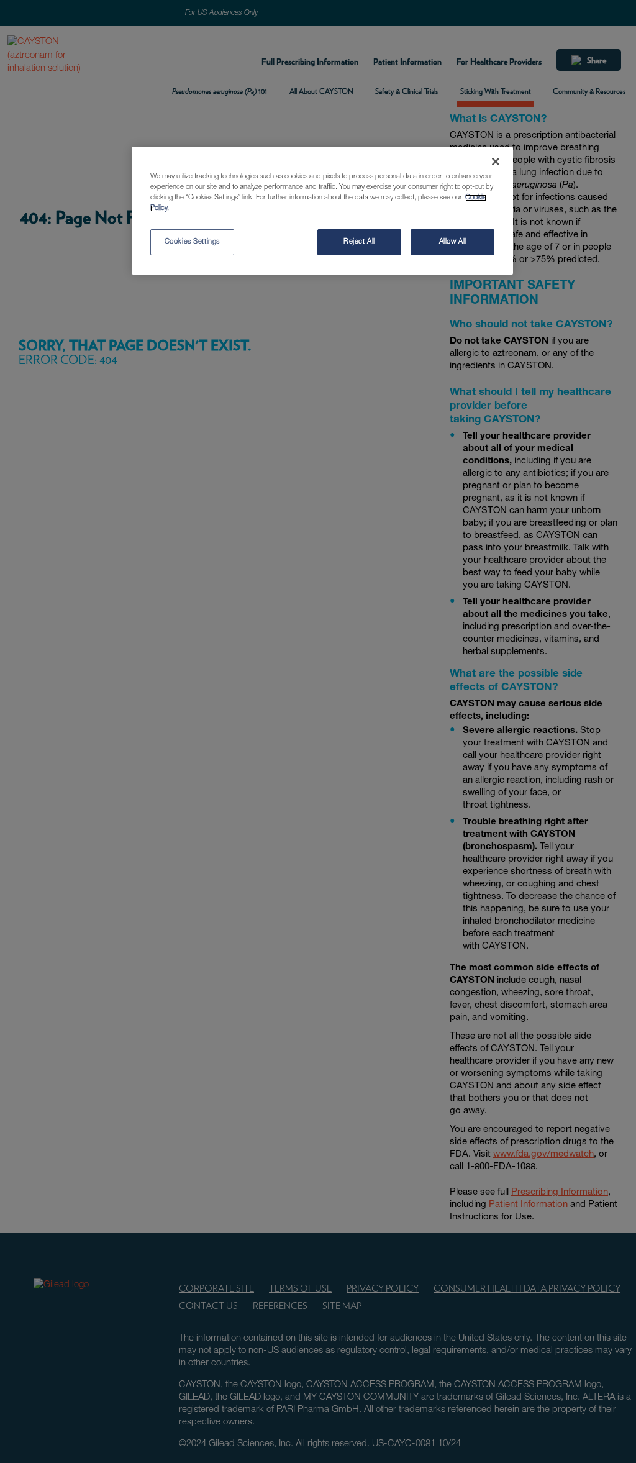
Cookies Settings (192, 242)
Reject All (359, 242)
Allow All (452, 242)
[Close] (495, 161)
